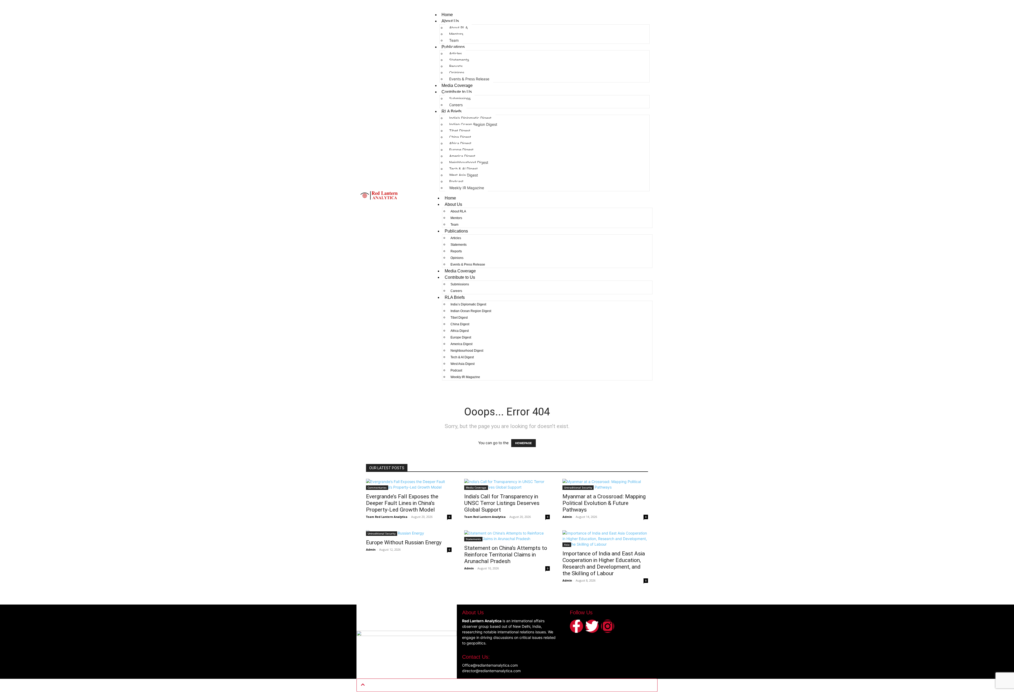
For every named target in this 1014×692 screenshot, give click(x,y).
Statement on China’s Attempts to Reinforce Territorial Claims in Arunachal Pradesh (505, 554)
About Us (450, 21)
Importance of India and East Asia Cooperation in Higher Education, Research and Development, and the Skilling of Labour (603, 563)
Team (454, 40)
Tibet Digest (459, 130)
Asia (567, 544)
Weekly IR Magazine (466, 187)
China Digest (460, 137)
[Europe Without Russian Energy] (409, 533)
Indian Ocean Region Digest (473, 124)
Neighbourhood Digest (468, 162)
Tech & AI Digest (463, 168)
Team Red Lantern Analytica (386, 517)
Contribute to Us (457, 92)
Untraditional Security (578, 487)
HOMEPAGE (523, 443)
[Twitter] (592, 626)
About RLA (458, 27)
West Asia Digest (463, 175)
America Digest (462, 156)
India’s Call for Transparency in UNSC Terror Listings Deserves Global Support (501, 503)
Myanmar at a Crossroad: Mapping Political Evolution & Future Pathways (604, 503)
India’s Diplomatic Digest (470, 118)
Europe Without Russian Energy (404, 542)
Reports (456, 66)
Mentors (456, 34)
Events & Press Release (469, 79)
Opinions (456, 72)
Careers (456, 105)
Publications (453, 47)
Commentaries (377, 487)
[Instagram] (607, 626)
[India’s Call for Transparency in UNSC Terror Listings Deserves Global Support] (507, 484)
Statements (459, 60)
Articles (455, 53)
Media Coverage (457, 85)
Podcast (456, 181)
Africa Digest (460, 143)
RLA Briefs (452, 111)
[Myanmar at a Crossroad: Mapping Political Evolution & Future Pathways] (605, 484)
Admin (567, 517)
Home (447, 14)
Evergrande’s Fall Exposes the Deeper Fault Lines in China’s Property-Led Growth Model (402, 503)
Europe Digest (461, 149)
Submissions (460, 98)
